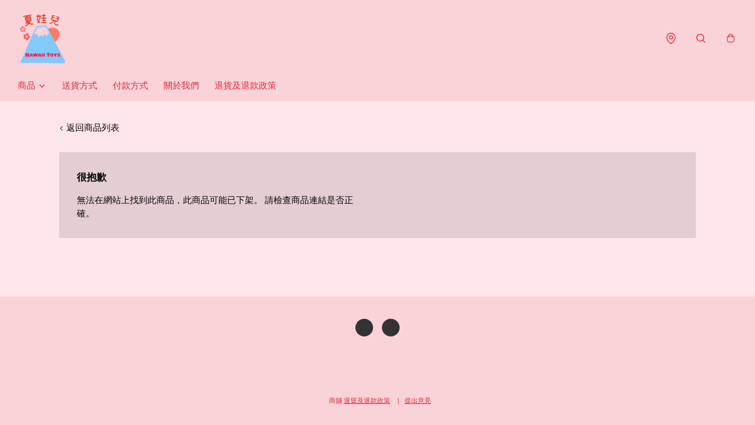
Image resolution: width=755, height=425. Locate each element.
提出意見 (418, 400)
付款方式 (130, 85)
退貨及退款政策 (245, 85)
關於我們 (181, 85)
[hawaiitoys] (42, 38)
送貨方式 (79, 85)
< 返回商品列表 (89, 127)
